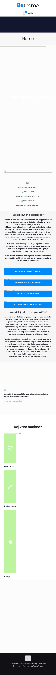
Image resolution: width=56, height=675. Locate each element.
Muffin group (32, 663)
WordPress (38, 666)
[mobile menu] (52, 5)
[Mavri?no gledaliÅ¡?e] (28, 5)
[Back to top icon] (28, 658)
